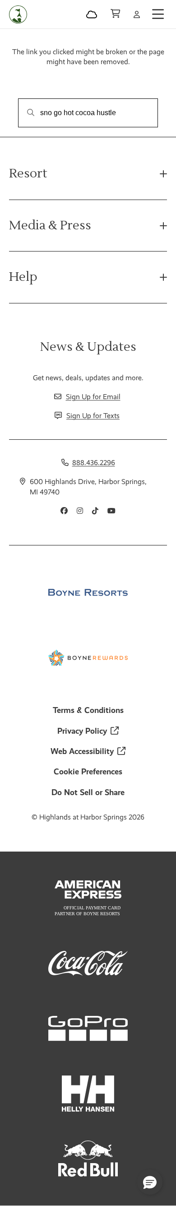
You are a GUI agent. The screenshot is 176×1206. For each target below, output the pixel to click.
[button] (149, 1182)
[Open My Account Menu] (136, 14)
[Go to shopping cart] (115, 14)
